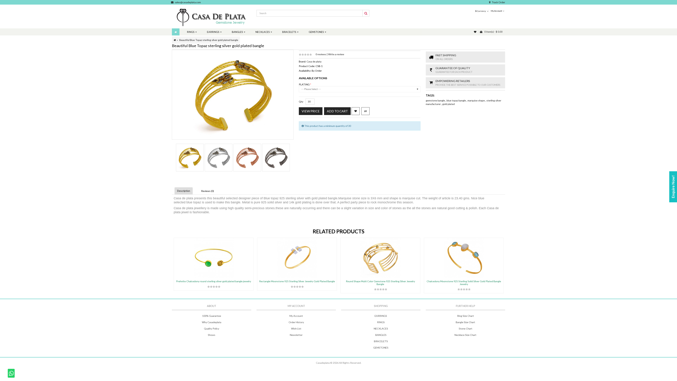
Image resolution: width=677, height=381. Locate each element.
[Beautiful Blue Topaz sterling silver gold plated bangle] (190, 157)
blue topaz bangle (456, 100)
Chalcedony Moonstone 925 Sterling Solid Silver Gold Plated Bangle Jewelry (464, 282)
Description (183, 190)
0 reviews (321, 54)
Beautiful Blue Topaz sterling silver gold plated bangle (208, 39)
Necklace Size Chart (465, 334)
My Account (296, 315)
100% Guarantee (211, 315)
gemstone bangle (436, 100)
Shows (211, 334)
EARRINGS (381, 315)
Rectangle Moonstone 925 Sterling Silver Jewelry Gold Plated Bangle (297, 281)
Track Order (498, 2)
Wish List (296, 328)
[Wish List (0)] (475, 31)
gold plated (448, 103)
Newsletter (296, 334)
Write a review (336, 54)
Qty (301, 101)
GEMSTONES (380, 347)
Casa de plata (314, 61)
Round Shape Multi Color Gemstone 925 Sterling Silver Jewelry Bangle (380, 282)
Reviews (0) (207, 190)
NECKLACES (381, 328)
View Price (311, 111)
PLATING (304, 84)
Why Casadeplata (211, 322)
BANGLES (380, 334)
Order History (296, 322)
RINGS (381, 322)
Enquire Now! (673, 186)
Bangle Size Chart (465, 322)
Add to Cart (337, 111)
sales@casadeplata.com (188, 2)
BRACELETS (381, 341)
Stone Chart (465, 328)
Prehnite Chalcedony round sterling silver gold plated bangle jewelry (213, 281)
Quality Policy (211, 328)
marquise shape (476, 100)
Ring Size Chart (465, 315)
